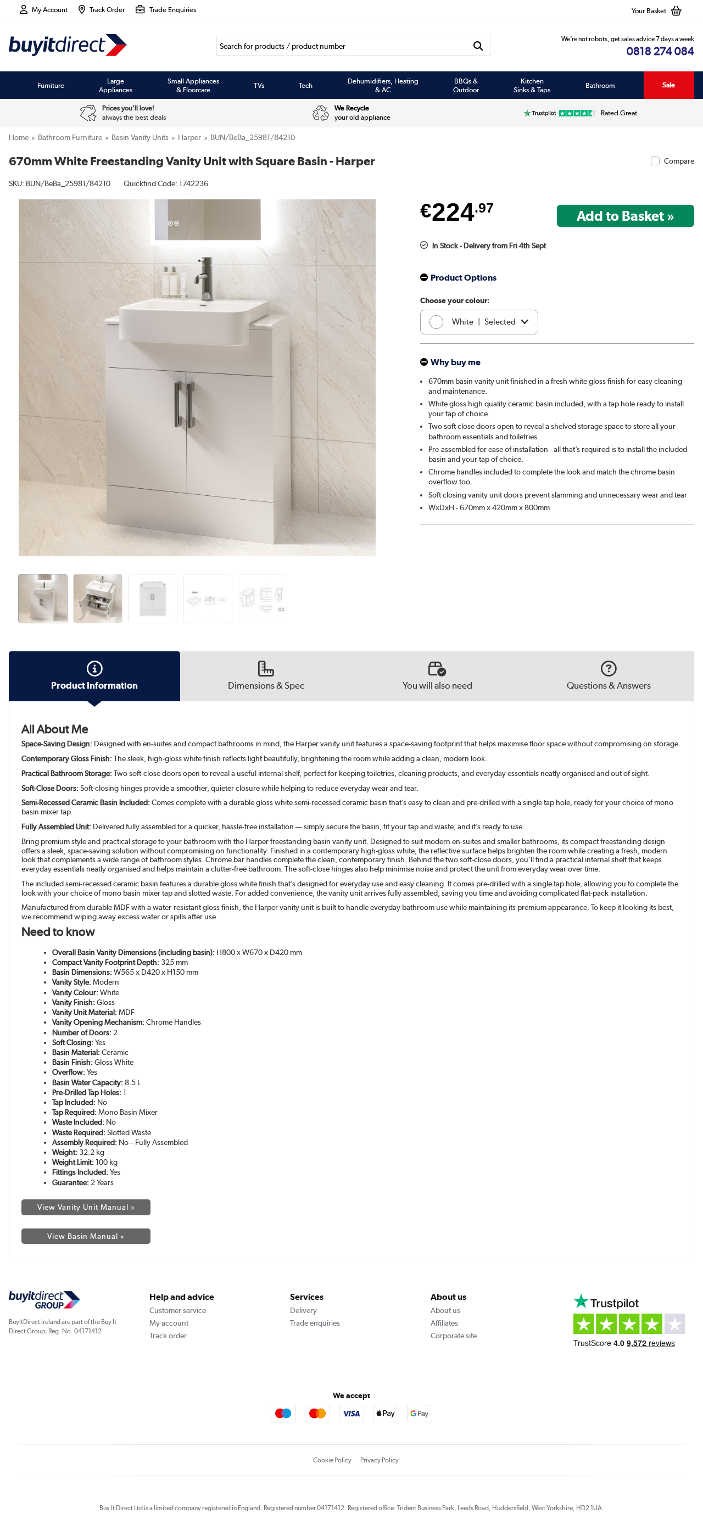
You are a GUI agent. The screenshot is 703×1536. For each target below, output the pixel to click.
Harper (189, 137)
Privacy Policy (379, 1460)
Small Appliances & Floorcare (193, 85)
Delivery (303, 1310)
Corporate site (454, 1335)
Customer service (177, 1310)
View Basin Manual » (86, 1236)
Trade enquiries (315, 1323)
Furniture (50, 85)
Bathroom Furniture (70, 137)
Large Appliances (115, 85)
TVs (259, 85)
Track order (168, 1335)
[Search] (478, 46)
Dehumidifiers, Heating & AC (383, 85)
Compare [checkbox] (679, 161)
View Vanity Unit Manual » (86, 1207)
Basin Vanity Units (140, 137)
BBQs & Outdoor (466, 85)
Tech (306, 85)
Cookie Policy (332, 1460)
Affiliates (444, 1323)
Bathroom (600, 85)
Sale (668, 85)
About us (445, 1310)
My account (168, 1323)
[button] (378, 366)
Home (19, 137)
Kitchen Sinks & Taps (532, 85)
